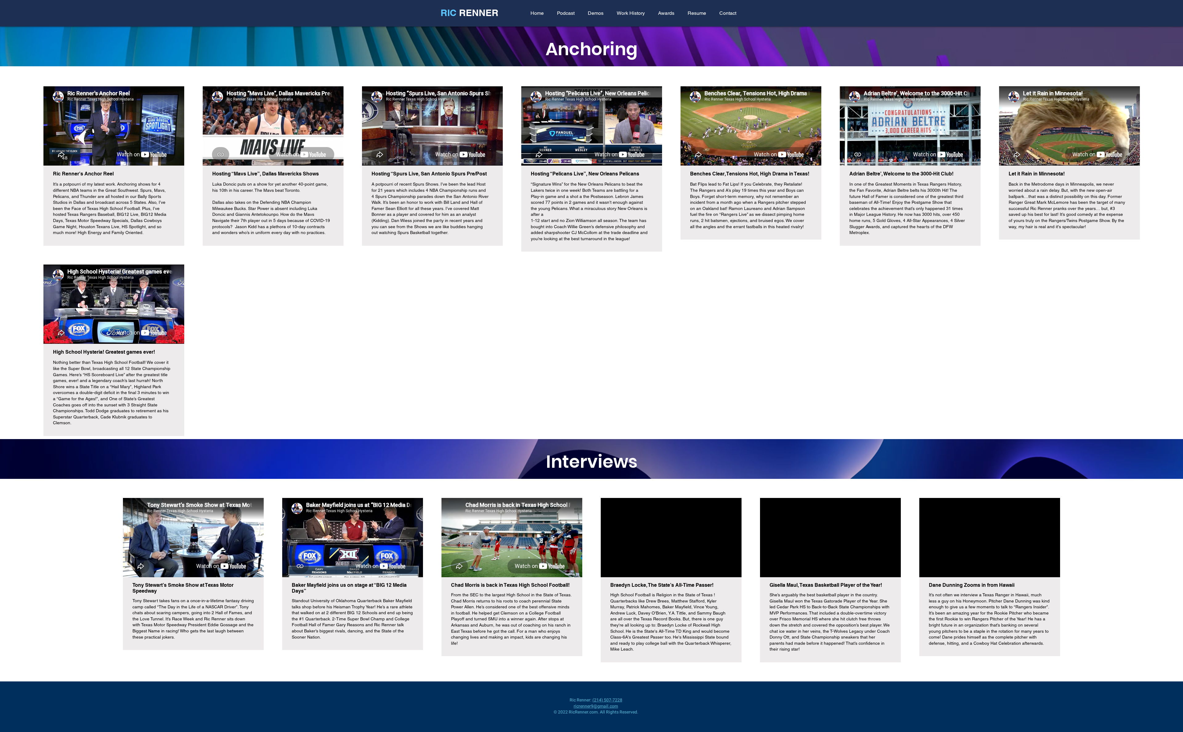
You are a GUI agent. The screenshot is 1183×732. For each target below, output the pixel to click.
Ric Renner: (581, 700)
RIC (450, 12)
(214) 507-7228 (607, 700)
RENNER (478, 12)
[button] (595, 13)
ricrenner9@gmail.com (596, 706)
